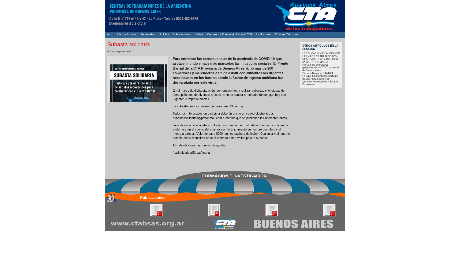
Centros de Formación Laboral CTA (229, 34)
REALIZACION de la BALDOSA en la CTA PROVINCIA (320, 60)
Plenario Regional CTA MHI (317, 73)
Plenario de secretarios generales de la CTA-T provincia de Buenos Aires (320, 67)
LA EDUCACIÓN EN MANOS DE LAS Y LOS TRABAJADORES (321, 55)
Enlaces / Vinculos (286, 34)
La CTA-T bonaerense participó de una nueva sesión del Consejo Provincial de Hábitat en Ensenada (320, 80)
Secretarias (147, 34)
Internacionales (127, 34)
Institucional (263, 34)
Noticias (164, 34)
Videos (199, 34)
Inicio (109, 34)
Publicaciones (182, 34)
